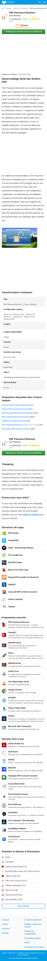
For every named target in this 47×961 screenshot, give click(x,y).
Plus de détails (23, 906)
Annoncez (6, 929)
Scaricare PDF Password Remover (16, 405)
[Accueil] (3, 8)
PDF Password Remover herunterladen (18, 413)
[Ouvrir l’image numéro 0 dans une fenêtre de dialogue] (19, 238)
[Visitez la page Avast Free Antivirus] (23, 26)
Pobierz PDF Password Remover (15, 409)
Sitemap (5, 933)
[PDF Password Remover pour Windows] (4, 17)
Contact (5, 924)
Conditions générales (33, 920)
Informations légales (32, 938)
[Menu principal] (44, 2)
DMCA (27, 943)
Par (15, 19)
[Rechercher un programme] (40, 2)
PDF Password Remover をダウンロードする (20, 425)
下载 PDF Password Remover (14, 421)
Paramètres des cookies (34, 947)
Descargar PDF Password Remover (16, 429)
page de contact (31, 514)
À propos (5, 920)
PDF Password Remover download (16, 417)
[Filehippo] (8, 2)
